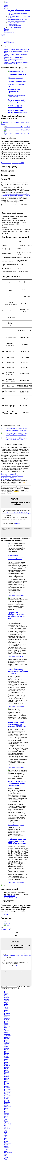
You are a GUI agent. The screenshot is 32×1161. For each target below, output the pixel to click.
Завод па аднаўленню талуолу (17, 21)
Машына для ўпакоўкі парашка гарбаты (17, 194)
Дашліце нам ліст (6, 163)
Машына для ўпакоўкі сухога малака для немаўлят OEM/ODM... (17, 724)
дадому (6, 5)
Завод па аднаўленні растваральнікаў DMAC (17, 111)
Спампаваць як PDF (18, 163)
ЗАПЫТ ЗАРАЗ (5, 914)
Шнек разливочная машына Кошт (11, 479)
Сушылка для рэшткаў (14, 25)
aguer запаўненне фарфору (9, 473)
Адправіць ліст (5, 929)
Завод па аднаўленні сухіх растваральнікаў (16, 23)
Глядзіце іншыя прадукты (16, 595)
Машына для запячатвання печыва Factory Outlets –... (16, 557)
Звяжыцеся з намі (9, 32)
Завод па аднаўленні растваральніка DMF (17, 49)
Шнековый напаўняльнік (8, 474)
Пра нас (6, 6)
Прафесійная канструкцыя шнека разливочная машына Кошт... (16, 615)
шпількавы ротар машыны (9, 195)
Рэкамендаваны (9, 42)
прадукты (7, 8)
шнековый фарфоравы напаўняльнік (12, 476)
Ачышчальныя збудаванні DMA (17, 19)
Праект (6, 29)
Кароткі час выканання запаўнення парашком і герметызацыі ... (17, 783)
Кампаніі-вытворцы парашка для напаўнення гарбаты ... (18, 671)
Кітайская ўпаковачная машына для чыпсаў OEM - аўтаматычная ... (17, 841)
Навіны (6, 30)
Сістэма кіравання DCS (15, 27)
